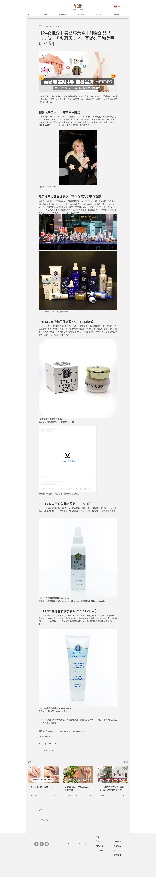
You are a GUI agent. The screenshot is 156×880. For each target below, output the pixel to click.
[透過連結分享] (55, 744)
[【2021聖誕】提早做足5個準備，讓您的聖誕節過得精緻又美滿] (112, 774)
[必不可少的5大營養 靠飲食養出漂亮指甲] (78, 774)
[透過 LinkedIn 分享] (50, 744)
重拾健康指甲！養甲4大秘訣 (43, 787)
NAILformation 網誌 (45, 736)
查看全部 (125, 762)
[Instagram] (42, 844)
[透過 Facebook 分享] (40, 744)
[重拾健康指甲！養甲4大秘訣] (43, 774)
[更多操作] (116, 26)
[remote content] (78, 459)
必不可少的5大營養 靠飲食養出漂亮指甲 (77, 788)
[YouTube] (47, 844)
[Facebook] (36, 844)
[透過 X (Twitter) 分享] (45, 744)
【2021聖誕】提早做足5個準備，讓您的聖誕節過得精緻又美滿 (112, 789)
